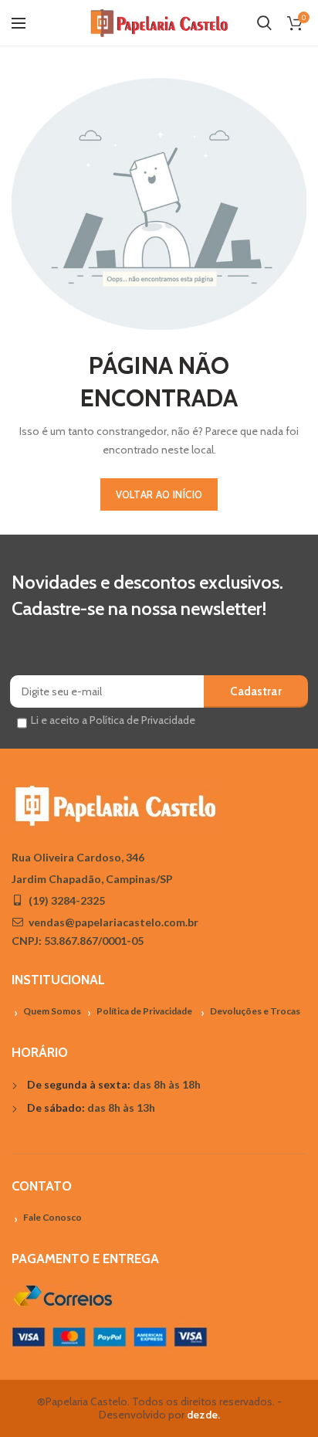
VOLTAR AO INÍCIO (159, 494)
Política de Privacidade (144, 1011)
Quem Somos (52, 1011)
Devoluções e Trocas (255, 1011)
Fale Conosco (52, 1217)
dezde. (203, 1415)
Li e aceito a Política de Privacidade (113, 720)
